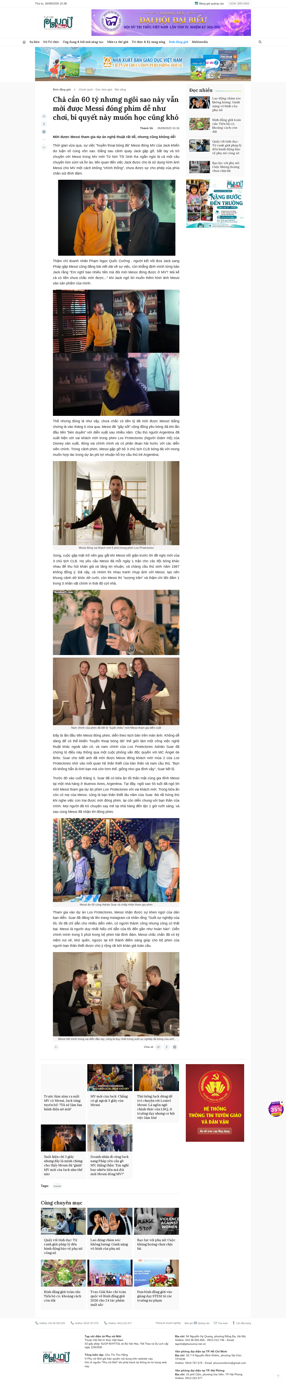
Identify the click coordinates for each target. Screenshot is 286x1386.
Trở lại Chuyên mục (56, 1047)
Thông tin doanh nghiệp (168, 1323)
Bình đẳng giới (178, 42)
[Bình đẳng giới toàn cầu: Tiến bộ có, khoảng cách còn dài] (199, 124)
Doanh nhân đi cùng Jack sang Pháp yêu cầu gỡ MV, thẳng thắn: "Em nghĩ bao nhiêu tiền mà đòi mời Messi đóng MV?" (109, 1165)
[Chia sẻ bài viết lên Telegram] (44, 132)
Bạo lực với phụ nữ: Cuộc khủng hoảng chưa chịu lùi (226, 167)
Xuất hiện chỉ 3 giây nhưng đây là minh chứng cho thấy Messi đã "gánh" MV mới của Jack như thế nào (63, 1165)
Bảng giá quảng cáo (211, 3)
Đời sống (120, 89)
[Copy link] (44, 116)
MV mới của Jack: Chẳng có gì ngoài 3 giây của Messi (109, 1100)
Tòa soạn (222, 1323)
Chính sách (86, 89)
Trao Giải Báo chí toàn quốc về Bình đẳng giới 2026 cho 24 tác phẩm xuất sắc (108, 1298)
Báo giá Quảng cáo (197, 1323)
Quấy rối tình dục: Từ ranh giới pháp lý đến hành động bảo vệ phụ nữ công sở (226, 147)
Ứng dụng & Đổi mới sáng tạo (83, 42)
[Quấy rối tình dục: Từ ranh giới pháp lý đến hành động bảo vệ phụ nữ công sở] (199, 145)
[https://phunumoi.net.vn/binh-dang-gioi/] (44, 147)
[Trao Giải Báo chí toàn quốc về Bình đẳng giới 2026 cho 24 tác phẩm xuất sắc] (109, 1273)
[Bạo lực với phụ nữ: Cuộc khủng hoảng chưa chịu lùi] (199, 167)
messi (57, 1186)
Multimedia (200, 42)
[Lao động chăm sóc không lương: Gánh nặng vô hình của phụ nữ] (199, 102)
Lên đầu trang (243, 1323)
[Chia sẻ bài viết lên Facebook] (44, 124)
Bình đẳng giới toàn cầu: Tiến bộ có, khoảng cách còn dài (226, 125)
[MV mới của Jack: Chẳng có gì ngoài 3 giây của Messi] (109, 1077)
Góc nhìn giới (104, 89)
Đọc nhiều (200, 90)
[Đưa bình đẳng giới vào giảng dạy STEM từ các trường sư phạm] (156, 1273)
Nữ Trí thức (51, 42)
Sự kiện (34, 42)
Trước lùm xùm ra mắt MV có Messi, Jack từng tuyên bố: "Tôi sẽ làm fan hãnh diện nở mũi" (63, 1102)
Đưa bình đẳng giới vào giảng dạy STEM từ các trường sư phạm (154, 1296)
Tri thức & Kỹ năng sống (148, 42)
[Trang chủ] (24, 42)
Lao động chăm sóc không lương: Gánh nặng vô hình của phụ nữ (226, 104)
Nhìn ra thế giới (117, 42)
